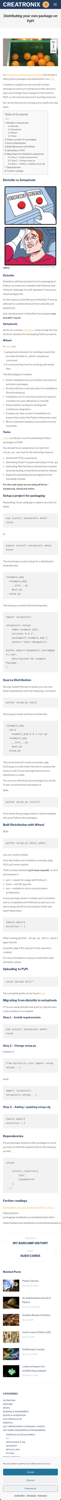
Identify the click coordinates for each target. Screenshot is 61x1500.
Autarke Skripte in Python (36, 1315)
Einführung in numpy (33, 1349)
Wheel (14, 132)
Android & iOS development (20, 1434)
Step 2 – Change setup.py (23, 160)
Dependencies (14, 167)
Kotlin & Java (13, 1449)
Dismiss (30, 1480)
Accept (30, 1472)
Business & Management (16, 1411)
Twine (14, 136)
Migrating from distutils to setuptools (25, 154)
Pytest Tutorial (30, 1280)
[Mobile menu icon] (55, 4)
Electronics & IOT (12, 1419)
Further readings (15, 171)
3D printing (9, 1400)
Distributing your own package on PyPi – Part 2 (28, 1207)
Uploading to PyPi (16, 150)
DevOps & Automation (14, 1415)
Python (10, 1453)
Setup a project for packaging (21, 139)
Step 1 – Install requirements (24, 157)
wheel (8, 346)
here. (42, 993)
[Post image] (11, 1286)
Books (6, 1408)
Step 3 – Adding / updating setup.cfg (28, 164)
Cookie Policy (19, 1495)
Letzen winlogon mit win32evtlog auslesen (34, 1368)
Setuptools (16, 129)
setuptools (28, 330)
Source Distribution (16, 143)
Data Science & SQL (16, 1442)
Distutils (14, 126)
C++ (7, 1438)
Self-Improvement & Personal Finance (24, 1426)
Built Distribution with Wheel (21, 146)
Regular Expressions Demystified (23, 74)
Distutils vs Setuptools (17, 123)
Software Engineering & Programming (24, 1430)
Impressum (31, 1495)
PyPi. (52, 79)
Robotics (8, 1423)
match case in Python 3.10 (36, 1332)
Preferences (30, 1488)
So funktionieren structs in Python (36, 1300)
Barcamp (8, 1404)
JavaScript (11, 1446)
